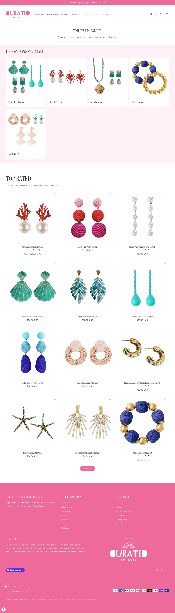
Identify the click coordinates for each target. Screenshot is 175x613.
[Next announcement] (168, 2)
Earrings (12, 153)
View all (87, 468)
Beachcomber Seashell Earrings (32, 316)
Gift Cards (65, 528)
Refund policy (42, 600)
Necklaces (95, 102)
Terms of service (65, 600)
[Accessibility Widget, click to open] (3, 609)
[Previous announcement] (6, 2)
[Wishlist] (161, 14)
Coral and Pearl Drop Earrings (32, 247)
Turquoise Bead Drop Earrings (142, 316)
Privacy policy (53, 600)
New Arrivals (65, 503)
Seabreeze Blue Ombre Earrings (32, 383)
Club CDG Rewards (123, 511)
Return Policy (121, 515)
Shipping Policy (121, 519)
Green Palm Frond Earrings (87, 316)
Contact (119, 524)
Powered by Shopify (30, 600)
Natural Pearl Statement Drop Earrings (142, 247)
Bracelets (136, 102)
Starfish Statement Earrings (32, 453)
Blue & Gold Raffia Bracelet (142, 453)
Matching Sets (14, 102)
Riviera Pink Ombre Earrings (88, 247)
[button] (151, 14)
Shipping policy (76, 600)
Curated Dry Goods (18, 600)
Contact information (89, 600)
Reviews (119, 507)
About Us (119, 503)
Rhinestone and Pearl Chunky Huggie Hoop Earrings (142, 383)
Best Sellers (55, 102)
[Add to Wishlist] (55, 194)
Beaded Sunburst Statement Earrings (87, 453)
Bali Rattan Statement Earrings (87, 383)
